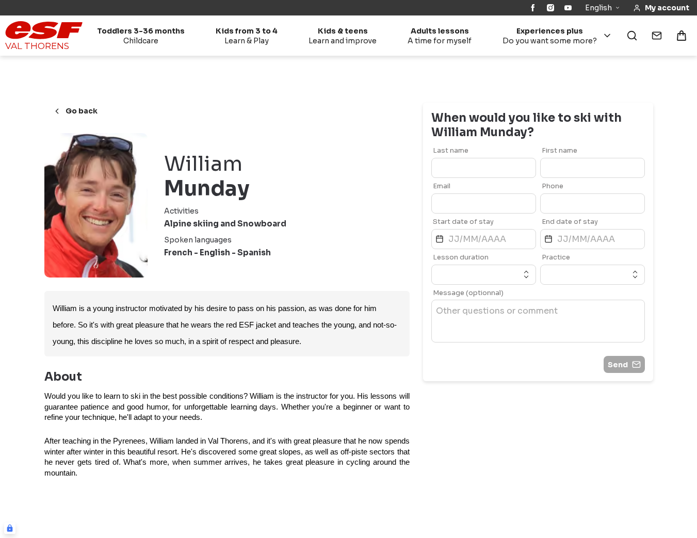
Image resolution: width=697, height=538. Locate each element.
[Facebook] (533, 7)
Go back (82, 111)
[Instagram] (550, 7)
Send (618, 364)
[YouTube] (568, 7)
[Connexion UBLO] (9, 528)
